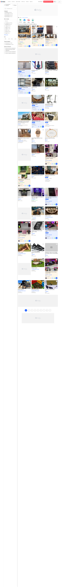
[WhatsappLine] (27, 46)
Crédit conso (23, 1)
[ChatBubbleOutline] (25, 46)
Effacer (15, 5)
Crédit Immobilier (18, 1)
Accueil (20, 17)
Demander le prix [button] (49, 106)
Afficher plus (6, 34)
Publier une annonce (49, 1)
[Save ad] (29, 26)
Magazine (31, 1)
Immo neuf (13, 1)
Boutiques (27, 1)
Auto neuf (9, 1)
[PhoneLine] (29, 46)
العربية (59, 1)
